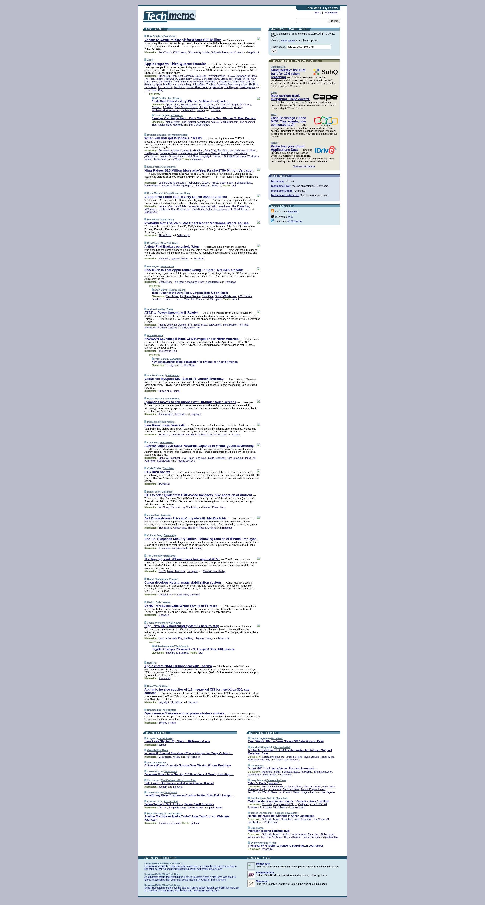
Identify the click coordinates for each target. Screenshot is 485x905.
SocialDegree (164, 460)
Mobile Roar (150, 212)
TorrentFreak (165, 738)
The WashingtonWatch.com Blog (178, 780)
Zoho (273, 114)
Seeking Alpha (247, 87)
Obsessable (179, 527)
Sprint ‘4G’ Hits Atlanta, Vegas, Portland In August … (282, 768)
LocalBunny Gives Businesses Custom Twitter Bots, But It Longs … (189, 795)
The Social (319, 819)
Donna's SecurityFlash (172, 156)
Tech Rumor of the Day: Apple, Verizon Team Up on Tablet (190, 292)
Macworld (198, 81)
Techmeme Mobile (281, 190)
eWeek (177, 159)
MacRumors (170, 84)
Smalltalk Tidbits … (162, 299)
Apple (150, 60)
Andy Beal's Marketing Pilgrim (191, 107)
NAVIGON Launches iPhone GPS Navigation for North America (191, 339)
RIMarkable (150, 209)
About (317, 12)
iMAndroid (164, 483)
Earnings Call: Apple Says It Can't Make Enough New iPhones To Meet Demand (204, 118)
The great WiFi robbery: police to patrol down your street (285, 845)
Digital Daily (185, 78)
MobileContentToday (155, 327)
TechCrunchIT (223, 104)
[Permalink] (145, 36)
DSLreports (215, 299)
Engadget (206, 156)
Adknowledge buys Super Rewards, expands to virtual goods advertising (199, 446)
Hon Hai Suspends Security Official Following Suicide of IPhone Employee (200, 539)
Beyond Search (292, 837)
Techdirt (163, 786)
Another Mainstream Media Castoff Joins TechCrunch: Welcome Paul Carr (186, 818)
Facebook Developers (285, 813)
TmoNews (253, 807)
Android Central (318, 804)
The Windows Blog (177, 135)
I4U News (164, 507)
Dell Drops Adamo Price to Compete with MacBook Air (185, 518)
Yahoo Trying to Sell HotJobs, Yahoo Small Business (179, 804)
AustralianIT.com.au (208, 121)
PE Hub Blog (171, 801)
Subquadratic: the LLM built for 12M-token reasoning (288, 73)
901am (205, 182)
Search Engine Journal (313, 789)
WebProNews (269, 792)
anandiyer (197, 159)
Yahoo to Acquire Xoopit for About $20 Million (182, 40)
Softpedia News (219, 52)
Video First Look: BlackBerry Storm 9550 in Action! (185, 197)
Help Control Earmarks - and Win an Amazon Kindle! (179, 783)
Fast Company (186, 76)
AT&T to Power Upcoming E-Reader (171, 312)
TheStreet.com (177, 290)
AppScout (253, 52)
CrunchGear (172, 296)
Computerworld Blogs (285, 804)
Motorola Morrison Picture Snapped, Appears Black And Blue (288, 801)
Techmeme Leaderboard (285, 195)
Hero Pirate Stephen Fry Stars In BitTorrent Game (177, 741)
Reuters (201, 110)
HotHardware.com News (243, 150)
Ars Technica (165, 87)
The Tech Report (153, 78)
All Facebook (173, 457)
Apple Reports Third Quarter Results (175, 64)
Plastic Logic (166, 324)
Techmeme (277, 181)
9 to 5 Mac (164, 548)
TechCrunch (165, 52)
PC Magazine (206, 104)
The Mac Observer (216, 84)
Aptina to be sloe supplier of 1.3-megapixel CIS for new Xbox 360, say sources (196, 691)
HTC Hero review (157, 472)
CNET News (180, 52)
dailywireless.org (191, 327)
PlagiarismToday (204, 638)
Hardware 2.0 (188, 110)
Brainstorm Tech (168, 76)
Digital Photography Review (162, 579)
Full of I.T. (226, 153)
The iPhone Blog (182, 81)
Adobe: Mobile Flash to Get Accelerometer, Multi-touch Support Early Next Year (290, 752)
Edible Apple (183, 235)
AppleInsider (216, 87)
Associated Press (194, 281)
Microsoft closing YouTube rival (269, 830)
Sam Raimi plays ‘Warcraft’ (164, 425)
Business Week (312, 786)
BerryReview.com (180, 209)
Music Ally (245, 104)
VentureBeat (151, 185)
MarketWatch (173, 121)
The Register (231, 87)
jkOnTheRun (151, 156)
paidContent (236, 52)
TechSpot (223, 150)
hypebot (175, 258)
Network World (241, 78)
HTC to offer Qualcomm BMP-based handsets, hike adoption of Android (198, 495)
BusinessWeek (291, 789)
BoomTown (169, 36)
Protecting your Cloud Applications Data (287, 148)
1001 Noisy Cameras (188, 594)
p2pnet (162, 744)
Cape (274, 92)
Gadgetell (303, 804)
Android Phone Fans (214, 507)
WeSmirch (262, 881)
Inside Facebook (216, 457)
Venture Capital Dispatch (172, 182)
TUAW (231, 76)
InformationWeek (217, 76)
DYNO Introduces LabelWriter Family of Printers (180, 606)
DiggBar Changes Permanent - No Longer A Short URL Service (193, 649)
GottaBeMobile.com (235, 156)
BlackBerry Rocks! (202, 209)
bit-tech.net (220, 434)
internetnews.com (188, 153)
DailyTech (201, 76)
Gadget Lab (165, 594)
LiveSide (285, 834)
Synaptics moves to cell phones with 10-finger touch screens (190, 402)
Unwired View (166, 206)
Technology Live (186, 460)
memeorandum (265, 872)
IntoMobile (180, 206)
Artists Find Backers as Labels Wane (171, 246)
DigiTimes (167, 492)
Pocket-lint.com (196, 206)
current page (288, 40)
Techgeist (164, 258)
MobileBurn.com (229, 121)
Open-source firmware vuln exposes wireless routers (184, 713)
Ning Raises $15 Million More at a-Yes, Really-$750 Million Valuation (199, 170)
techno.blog (184, 84)
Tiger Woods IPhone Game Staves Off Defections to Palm (286, 741)
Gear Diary (210, 150)
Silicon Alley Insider (199, 52)
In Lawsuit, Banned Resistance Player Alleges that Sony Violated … (188, 753)
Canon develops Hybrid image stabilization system (182, 582)
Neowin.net (225, 81)
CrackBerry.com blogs (177, 193)
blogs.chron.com (176, 571)
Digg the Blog (185, 638)
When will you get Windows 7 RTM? (173, 138)
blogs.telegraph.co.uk (221, 107)
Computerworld (180, 548)
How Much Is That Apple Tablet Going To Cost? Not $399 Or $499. (194, 270)
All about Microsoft (181, 150)
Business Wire (155, 335)
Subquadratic (278, 67)
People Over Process (287, 759)
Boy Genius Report (199, 124)
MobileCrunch (241, 209)
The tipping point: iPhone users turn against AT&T (182, 559)
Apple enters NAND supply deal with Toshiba (178, 666)
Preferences (331, 12)
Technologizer (166, 414)
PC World (168, 107)
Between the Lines (246, 76)
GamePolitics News (157, 750)
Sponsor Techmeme (304, 166)
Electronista (240, 153)
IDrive (274, 143)
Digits (235, 104)
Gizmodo (156, 107)
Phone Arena (178, 507)
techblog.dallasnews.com (165, 110)
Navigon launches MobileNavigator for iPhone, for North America (195, 361)
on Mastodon (294, 221)
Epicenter (178, 786)
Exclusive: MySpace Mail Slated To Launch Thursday (183, 379)
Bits (190, 324)
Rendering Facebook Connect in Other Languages (281, 815)
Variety (170, 422)
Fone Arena (224, 206)
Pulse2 (214, 182)
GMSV (196, 78)
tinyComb (216, 110)
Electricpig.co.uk (223, 209)
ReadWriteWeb (282, 747)
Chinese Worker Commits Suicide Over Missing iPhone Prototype (187, 765)
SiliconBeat (198, 84)
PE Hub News (187, 365)
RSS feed (293, 211)
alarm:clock (274, 789)
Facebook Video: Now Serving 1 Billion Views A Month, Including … (189, 774)
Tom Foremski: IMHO (239, 457)
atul (234, 185)
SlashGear (226, 78)
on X (290, 216)
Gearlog (238, 107)
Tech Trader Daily (154, 90)
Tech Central (177, 434)
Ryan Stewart (311, 756)
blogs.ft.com (226, 182)
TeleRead (199, 258)
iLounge (170, 365)
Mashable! (207, 434)
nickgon (195, 823)
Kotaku (236, 434)
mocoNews (211, 81)
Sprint (277, 771)
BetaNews (164, 150)
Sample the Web (168, 638)
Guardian (198, 150)
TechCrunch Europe (169, 823)
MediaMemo (165, 81)
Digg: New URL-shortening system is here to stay (181, 626)
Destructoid (165, 756)
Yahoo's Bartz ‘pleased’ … (265, 783)
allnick (235, 299)
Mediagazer (263, 863)
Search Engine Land (304, 792)
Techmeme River (280, 186)
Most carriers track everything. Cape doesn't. (290, 97)
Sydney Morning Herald (263, 843)
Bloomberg (234, 84)
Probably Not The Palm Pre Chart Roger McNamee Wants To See (196, 223)
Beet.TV (216, 185)
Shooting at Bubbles (177, 652)
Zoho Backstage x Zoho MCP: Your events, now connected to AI (288, 121)
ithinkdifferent (160, 159)
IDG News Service (209, 153)
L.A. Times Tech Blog (194, 457)
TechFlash (179, 87)
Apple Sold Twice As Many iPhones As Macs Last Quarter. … (192, 101)
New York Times (169, 243)
